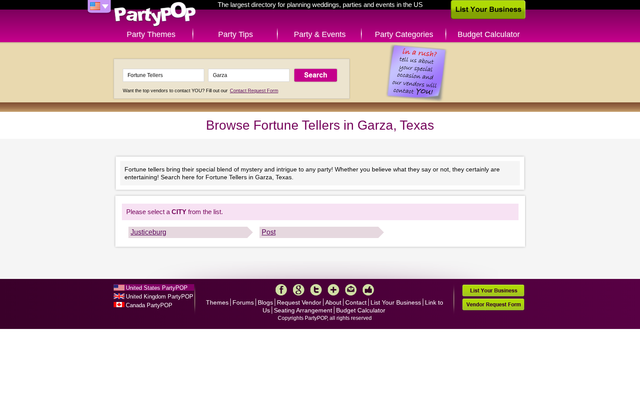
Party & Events (320, 34)
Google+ (298, 289)
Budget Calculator (489, 34)
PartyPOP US (155, 14)
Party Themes (151, 34)
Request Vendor (299, 302)
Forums (243, 302)
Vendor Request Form (493, 304)
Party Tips (235, 34)
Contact (356, 302)
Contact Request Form (254, 90)
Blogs (265, 302)
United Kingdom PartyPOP (159, 296)
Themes (217, 302)
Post (269, 232)
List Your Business (396, 302)
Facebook (281, 289)
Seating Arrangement (303, 310)
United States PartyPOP (157, 288)
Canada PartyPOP (149, 305)
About (333, 302)
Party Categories (404, 34)
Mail (351, 289)
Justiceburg (148, 232)
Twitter (316, 289)
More (333, 289)
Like (368, 289)
